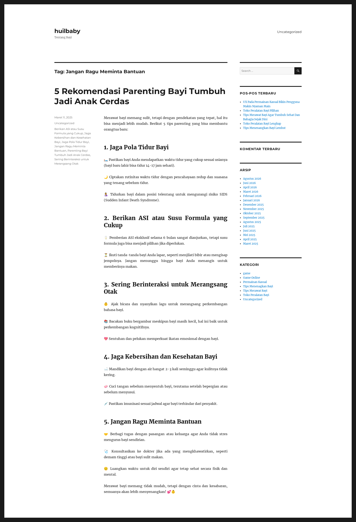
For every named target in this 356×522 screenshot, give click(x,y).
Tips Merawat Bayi (255, 290)
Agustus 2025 (252, 222)
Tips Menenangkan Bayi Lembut (264, 128)
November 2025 (253, 209)
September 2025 (254, 217)
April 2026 (250, 187)
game (246, 273)
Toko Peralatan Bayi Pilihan (261, 110)
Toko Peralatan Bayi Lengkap (262, 123)
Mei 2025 (249, 235)
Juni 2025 (249, 230)
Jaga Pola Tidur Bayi (75, 142)
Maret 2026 (250, 191)
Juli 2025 (249, 226)
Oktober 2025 (252, 213)
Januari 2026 (251, 200)
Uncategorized (289, 32)
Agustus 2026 (252, 178)
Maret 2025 (250, 243)
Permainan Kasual (255, 282)
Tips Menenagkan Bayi (258, 286)
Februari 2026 (252, 196)
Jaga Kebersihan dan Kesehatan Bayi (72, 138)
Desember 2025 (253, 204)
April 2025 (250, 239)
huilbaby (67, 30)
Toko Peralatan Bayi (256, 295)
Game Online (251, 277)
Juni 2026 (249, 183)
